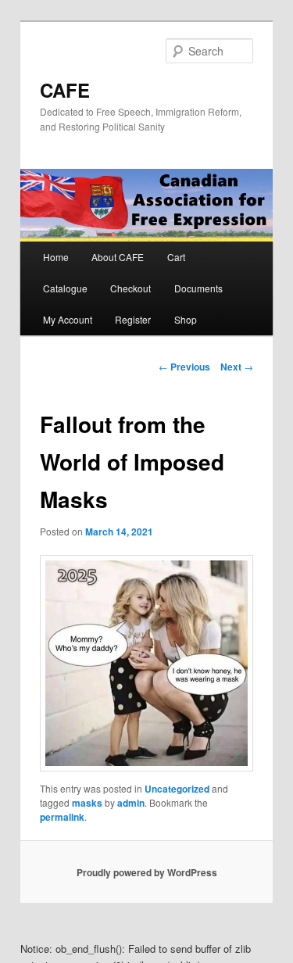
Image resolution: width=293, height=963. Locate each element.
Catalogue (65, 288)
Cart (176, 256)
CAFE (65, 90)
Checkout (130, 288)
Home (56, 256)
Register (133, 319)
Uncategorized (177, 789)
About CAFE (117, 256)
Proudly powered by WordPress (147, 872)
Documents (198, 288)
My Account (67, 319)
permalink (62, 817)
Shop (185, 319)
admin (131, 803)
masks (87, 803)
